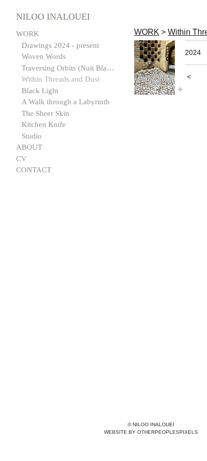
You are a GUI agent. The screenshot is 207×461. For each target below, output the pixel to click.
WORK (27, 34)
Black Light (40, 91)
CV (21, 159)
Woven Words (44, 56)
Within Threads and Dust (60, 79)
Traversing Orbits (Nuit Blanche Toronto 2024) (69, 68)
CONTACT (33, 170)
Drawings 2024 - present (60, 45)
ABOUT (29, 147)
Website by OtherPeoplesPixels (151, 432)
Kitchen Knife (44, 124)
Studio (32, 136)
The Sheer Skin (45, 113)
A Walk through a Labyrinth (66, 102)
